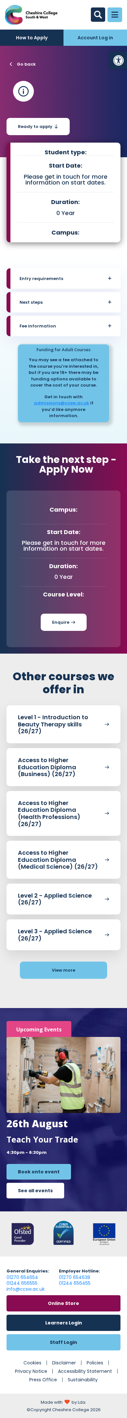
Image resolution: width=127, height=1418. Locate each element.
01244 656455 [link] (75, 1283)
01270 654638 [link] (74, 1277)
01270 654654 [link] (22, 1277)
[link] (118, 60)
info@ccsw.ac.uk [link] (26, 1289)
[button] (65, 278)
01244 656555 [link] (22, 1283)
